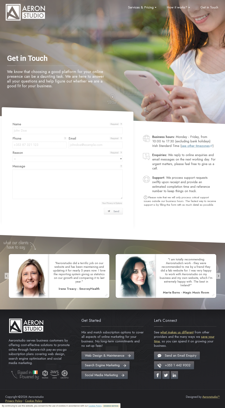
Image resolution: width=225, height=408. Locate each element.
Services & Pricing (141, 7)
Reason (17, 152)
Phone (16, 138)
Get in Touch (209, 7)
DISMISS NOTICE (111, 406)
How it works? (177, 7)
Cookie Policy (94, 405)
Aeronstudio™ (211, 397)
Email (72, 138)
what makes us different (177, 332)
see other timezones (195, 145)
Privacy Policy (13, 401)
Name (16, 124)
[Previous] (7, 276)
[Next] (218, 276)
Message (18, 166)
